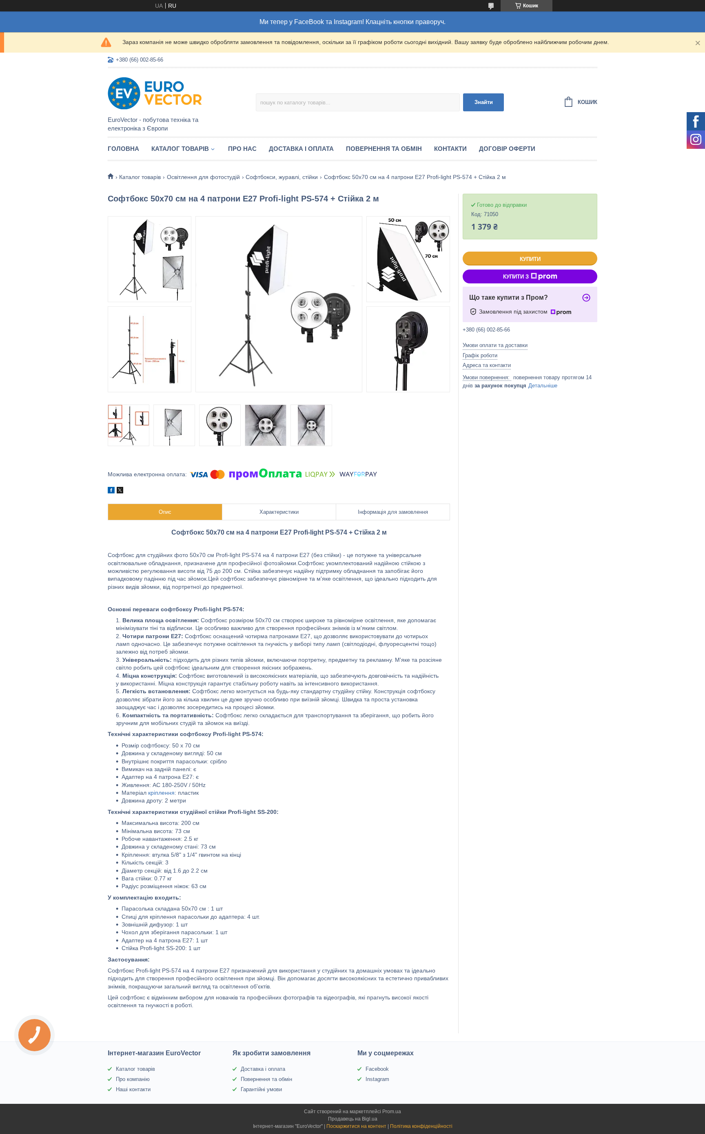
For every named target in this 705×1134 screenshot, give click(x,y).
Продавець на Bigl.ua (352, 1119)
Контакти (450, 149)
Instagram (377, 1079)
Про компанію (133, 1079)
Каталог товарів (180, 149)
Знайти (483, 102)
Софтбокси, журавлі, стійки (282, 177)
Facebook (377, 1069)
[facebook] (111, 491)
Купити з (516, 277)
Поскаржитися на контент (356, 1126)
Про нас (242, 149)
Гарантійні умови (261, 1089)
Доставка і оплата (301, 149)
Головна (123, 149)
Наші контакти (133, 1089)
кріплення (161, 792)
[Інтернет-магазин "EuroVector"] (179, 92)
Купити (530, 259)
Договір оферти (507, 149)
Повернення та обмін (384, 149)
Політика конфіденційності (421, 1126)
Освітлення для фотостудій (203, 177)
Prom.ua (391, 1111)
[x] (120, 491)
